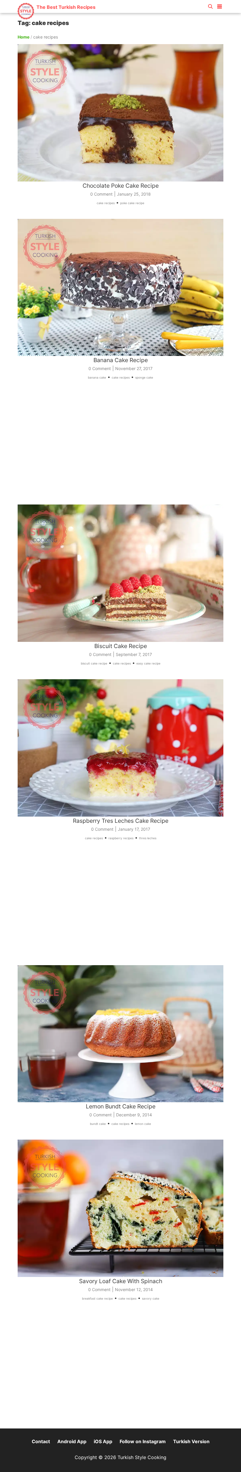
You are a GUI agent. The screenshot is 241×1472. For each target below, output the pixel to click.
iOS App (103, 1441)
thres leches (147, 838)
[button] (219, 5)
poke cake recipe (132, 203)
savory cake (150, 1298)
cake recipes (106, 203)
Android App (71, 1441)
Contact (41, 1441)
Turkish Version (191, 1441)
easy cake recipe (148, 663)
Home (23, 36)
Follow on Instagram (143, 1441)
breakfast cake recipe (97, 1298)
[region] (120, 446)
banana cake (97, 377)
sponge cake (144, 377)
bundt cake (98, 1123)
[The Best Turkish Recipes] (56, 17)
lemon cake (143, 1123)
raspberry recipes (120, 838)
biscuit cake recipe (94, 663)
